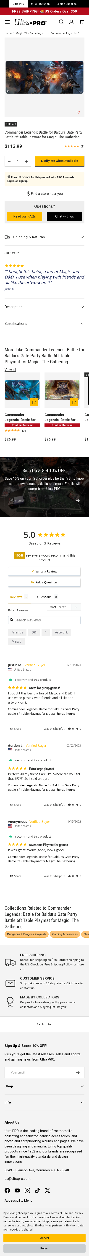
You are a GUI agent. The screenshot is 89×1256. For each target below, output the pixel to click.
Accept (44, 1238)
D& (34, 632)
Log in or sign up (17, 181)
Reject (44, 1248)
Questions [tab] (44, 597)
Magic (16, 641)
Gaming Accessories (65, 934)
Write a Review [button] (46, 571)
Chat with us (64, 216)
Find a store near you (47, 194)
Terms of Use (59, 1213)
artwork (61, 632)
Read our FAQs (27, 216)
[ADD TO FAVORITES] (78, 112)
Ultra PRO (18, 4)
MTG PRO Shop (40, 4)
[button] (82, 22)
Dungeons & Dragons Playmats (26, 934)
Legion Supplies (66, 4)
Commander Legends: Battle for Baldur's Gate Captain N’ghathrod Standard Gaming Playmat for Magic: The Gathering (22, 418)
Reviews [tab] (16, 597)
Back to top (44, 1024)
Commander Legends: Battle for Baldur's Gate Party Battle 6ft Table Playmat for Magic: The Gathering (65, 33)
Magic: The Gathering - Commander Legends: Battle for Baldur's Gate (31, 33)
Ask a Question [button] (46, 582)
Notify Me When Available (59, 160)
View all (10, 370)
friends (17, 632)
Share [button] (17, 729)
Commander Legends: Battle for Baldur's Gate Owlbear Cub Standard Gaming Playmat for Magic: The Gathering (60, 418)
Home (8, 33)
